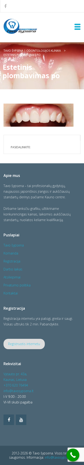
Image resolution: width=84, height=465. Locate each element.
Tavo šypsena (14, 245)
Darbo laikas (13, 269)
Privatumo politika (17, 285)
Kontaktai (11, 293)
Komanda (11, 253)
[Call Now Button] (72, 455)
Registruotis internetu (24, 344)
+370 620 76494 (16, 385)
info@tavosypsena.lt (19, 391)
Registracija (12, 261)
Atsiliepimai (12, 277)
